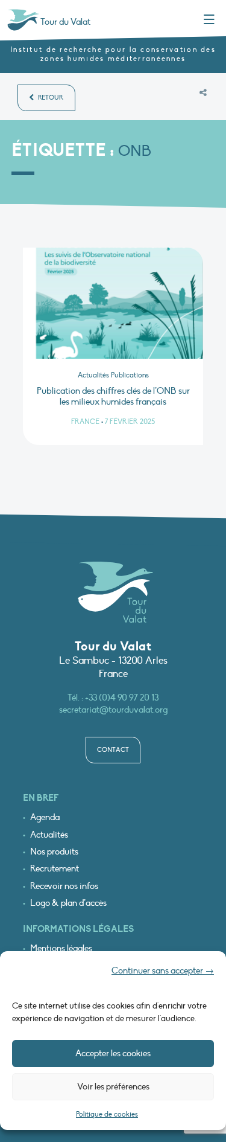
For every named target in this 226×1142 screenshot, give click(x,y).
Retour (49, 97)
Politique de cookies (107, 1114)
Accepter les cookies (113, 1053)
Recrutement (54, 869)
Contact (113, 750)
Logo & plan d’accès (68, 903)
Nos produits (54, 852)
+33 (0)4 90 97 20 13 (122, 697)
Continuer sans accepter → (162, 970)
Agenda (45, 817)
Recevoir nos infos (64, 886)
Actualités (49, 835)
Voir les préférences (113, 1086)
